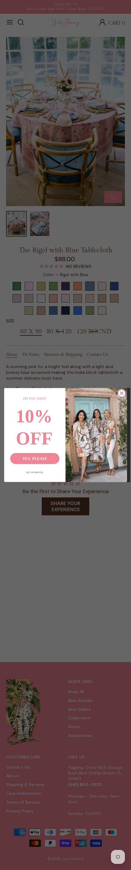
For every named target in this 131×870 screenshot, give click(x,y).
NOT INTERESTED (34, 472)
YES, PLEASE (35, 458)
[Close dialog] (122, 393)
